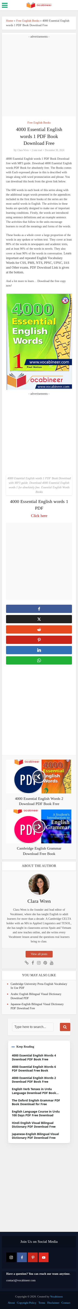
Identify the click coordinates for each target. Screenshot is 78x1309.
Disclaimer (53, 1302)
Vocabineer (56, 1296)
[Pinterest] (33, 1257)
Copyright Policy (26, 1302)
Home (9, 20)
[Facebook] (22, 1257)
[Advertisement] (39, 77)
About (11, 1302)
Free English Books (27, 20)
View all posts (39, 954)
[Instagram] (11, 1257)
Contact (65, 1302)
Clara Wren (23, 150)
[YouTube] (43, 1257)
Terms (41, 1302)
